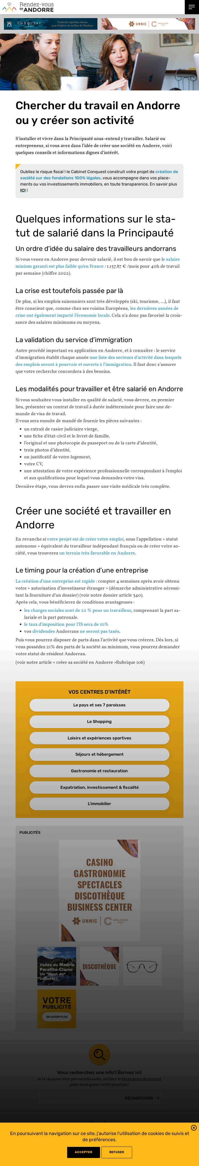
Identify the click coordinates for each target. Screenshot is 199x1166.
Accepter (83, 1152)
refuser (116, 1152)
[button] (194, 1129)
